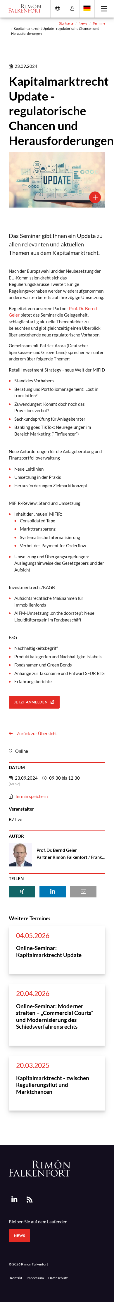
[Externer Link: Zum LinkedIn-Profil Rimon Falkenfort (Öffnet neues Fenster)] (14, 1199)
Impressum (35, 1278)
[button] (22, 891)
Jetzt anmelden (31, 702)
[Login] (72, 8)
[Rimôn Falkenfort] (39, 1167)
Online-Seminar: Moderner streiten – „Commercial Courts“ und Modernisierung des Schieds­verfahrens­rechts (54, 1016)
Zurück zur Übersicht (36, 733)
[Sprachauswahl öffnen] (87, 8)
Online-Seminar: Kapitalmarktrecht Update (49, 951)
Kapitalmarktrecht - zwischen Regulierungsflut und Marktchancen (52, 1085)
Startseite (66, 23)
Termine (99, 23)
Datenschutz (58, 1278)
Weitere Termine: (29, 918)
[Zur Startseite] (22, 8)
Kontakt (16, 1278)
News (83, 23)
